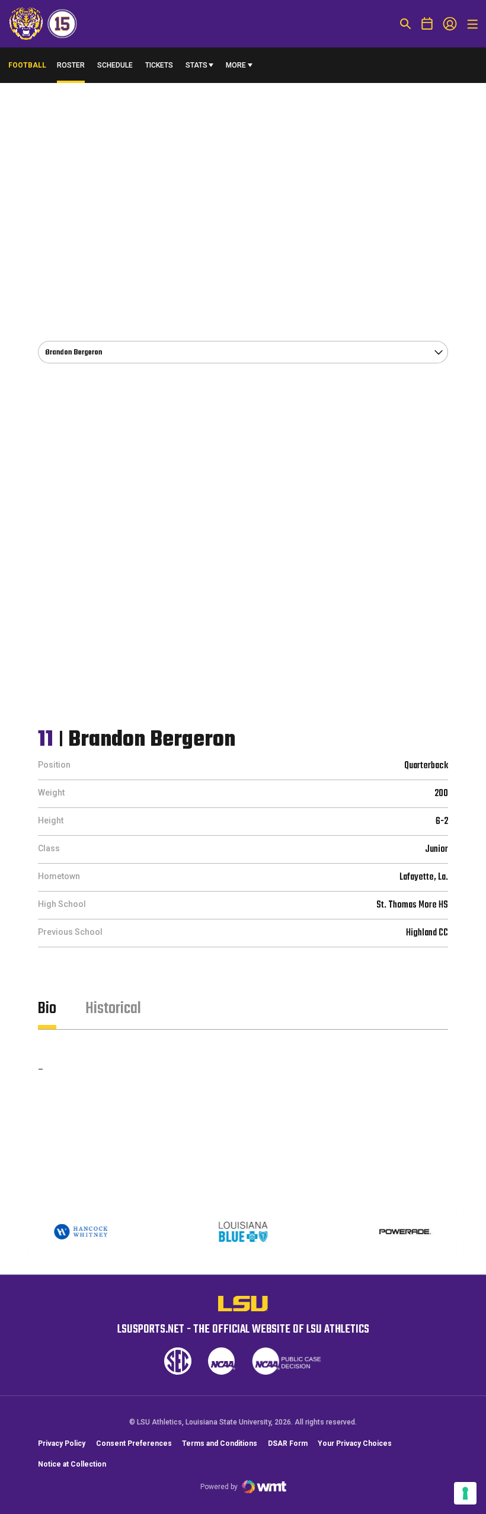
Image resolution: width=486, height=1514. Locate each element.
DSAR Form (288, 1443)
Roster (71, 65)
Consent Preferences (134, 1443)
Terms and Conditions (219, 1443)
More (236, 65)
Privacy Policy (61, 1443)
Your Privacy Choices (355, 1443)
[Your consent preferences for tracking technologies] (465, 1493)
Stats (196, 65)
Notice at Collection (72, 1464)
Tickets (159, 65)
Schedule (115, 65)
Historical (113, 1008)
